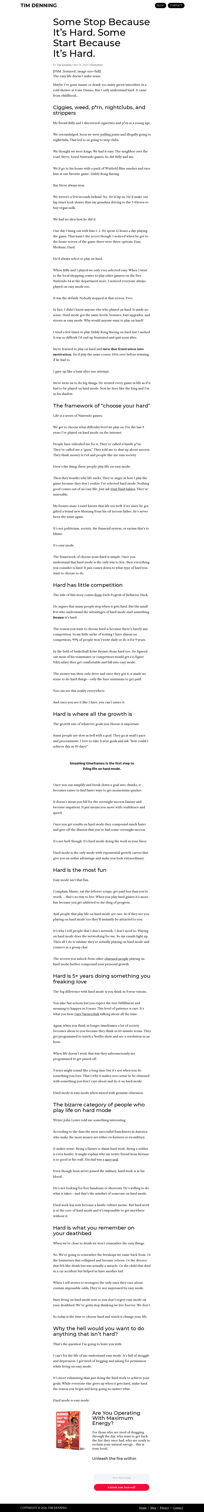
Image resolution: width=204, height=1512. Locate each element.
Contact (178, 1507)
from (98, 595)
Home (143, 1507)
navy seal (111, 1159)
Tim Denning (64, 64)
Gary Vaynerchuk (86, 1014)
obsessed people (116, 959)
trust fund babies (123, 489)
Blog (153, 1507)
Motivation (96, 64)
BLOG (160, 5)
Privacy (164, 1507)
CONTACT (176, 5)
